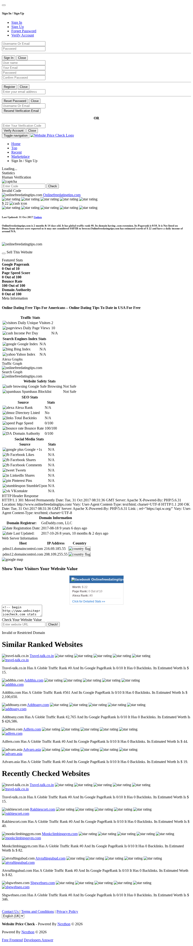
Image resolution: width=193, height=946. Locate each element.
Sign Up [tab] (17, 27)
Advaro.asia (32, 749)
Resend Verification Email (21, 111)
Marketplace (20, 156)
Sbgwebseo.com (42, 883)
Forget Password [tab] (23, 31)
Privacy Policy (67, 911)
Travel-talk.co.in (42, 656)
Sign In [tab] (16, 22)
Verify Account (14, 130)
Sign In (8, 58)
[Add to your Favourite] (4, 253)
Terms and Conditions (37, 911)
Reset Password (15, 101)
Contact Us (11, 911)
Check (52, 186)
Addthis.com (33, 680)
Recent (16, 152)
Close (22, 58)
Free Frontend (12, 940)
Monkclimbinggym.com (60, 834)
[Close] (4, 5)
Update (38, 217)
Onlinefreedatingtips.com (61, 195)
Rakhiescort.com (42, 809)
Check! (53, 624)
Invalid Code (11, 191)
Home (15, 144)
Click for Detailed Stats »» (88, 601)
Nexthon (63, 924)
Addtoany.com (38, 705)
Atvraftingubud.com (50, 858)
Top (14, 148)
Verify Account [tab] (22, 35)
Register (9, 87)
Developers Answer (38, 940)
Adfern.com (32, 729)
